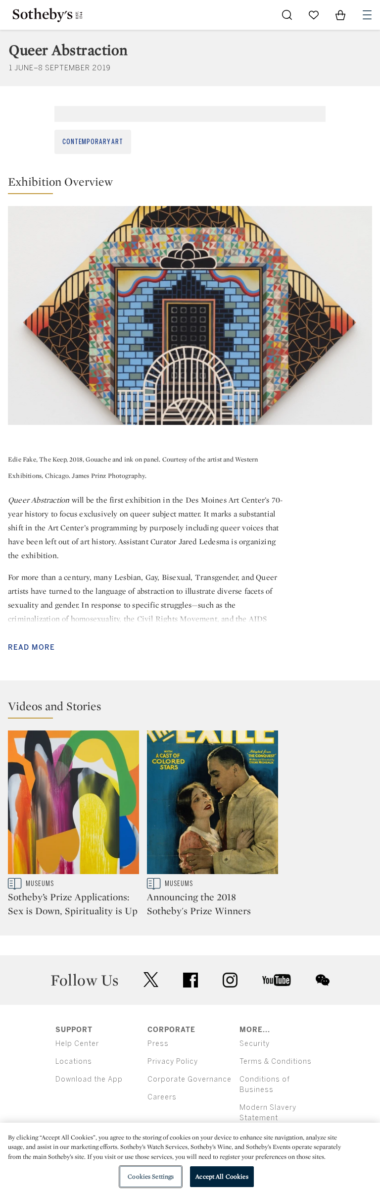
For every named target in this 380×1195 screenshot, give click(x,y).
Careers (162, 1097)
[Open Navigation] (367, 14)
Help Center (77, 1043)
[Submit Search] (287, 15)
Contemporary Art (92, 142)
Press (158, 1043)
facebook (190, 980)
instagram (230, 980)
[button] (190, 184)
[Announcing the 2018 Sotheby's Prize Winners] (212, 804)
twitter (150, 979)
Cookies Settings (151, 1176)
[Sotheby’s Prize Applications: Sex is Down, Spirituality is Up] (73, 804)
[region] (190, 1159)
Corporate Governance (189, 1079)
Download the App (89, 1079)
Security (254, 1043)
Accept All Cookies (221, 1176)
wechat (323, 980)
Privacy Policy (172, 1061)
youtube (276, 980)
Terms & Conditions (275, 1061)
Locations (73, 1061)
